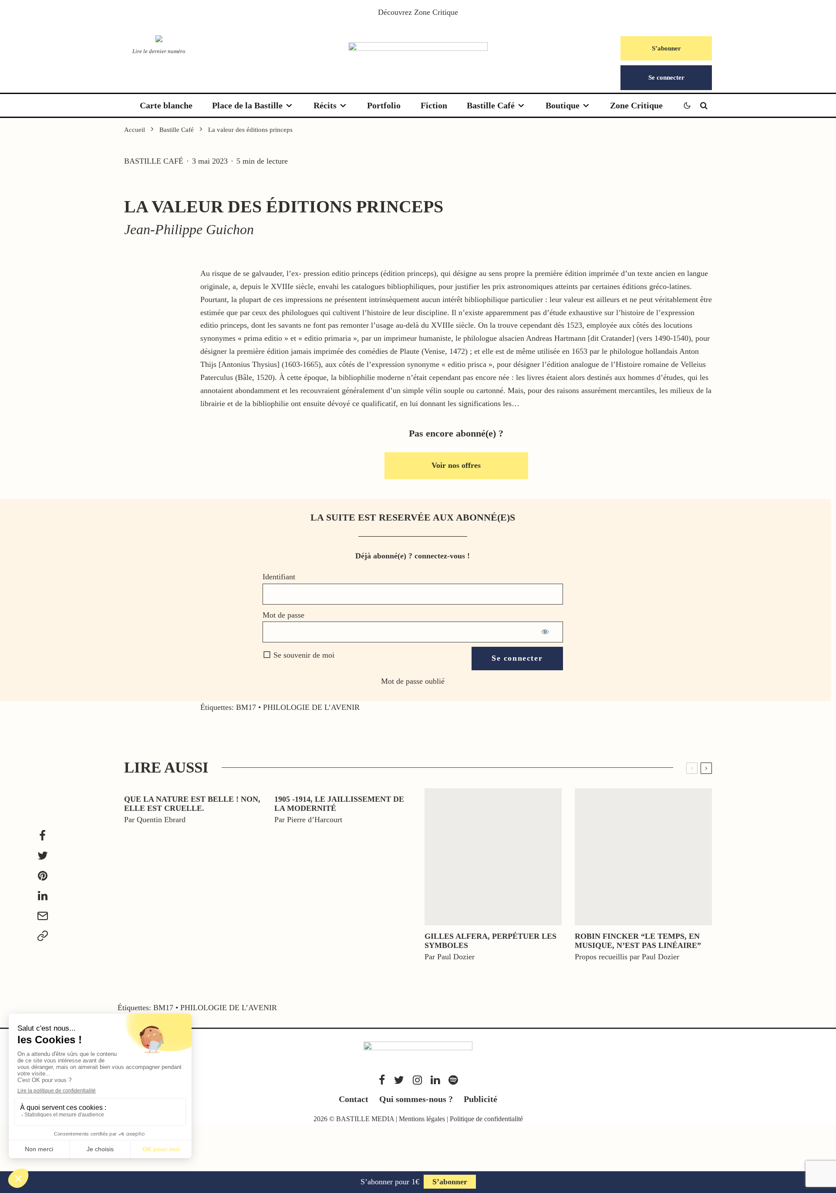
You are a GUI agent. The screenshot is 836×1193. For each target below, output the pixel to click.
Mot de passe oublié (413, 681)
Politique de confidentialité (486, 1118)
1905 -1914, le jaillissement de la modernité (339, 804)
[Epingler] (42, 875)
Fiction (434, 105)
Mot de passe (283, 615)
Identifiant (279, 576)
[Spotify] (453, 1080)
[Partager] (42, 835)
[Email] (42, 915)
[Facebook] (382, 1080)
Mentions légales (422, 1118)
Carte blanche (166, 105)
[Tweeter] (42, 855)
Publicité (480, 1099)
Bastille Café (491, 105)
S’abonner (666, 48)
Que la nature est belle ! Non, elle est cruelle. (192, 804)
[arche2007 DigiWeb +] (493, 856)
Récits (325, 105)
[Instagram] (417, 1080)
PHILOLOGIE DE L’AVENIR (311, 707)
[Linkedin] (435, 1080)
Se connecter (666, 77)
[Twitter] (399, 1080)
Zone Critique (436, 12)
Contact (353, 1099)
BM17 (246, 707)
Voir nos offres (456, 465)
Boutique (563, 105)
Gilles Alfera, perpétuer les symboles (490, 941)
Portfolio (384, 105)
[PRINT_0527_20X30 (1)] (643, 856)
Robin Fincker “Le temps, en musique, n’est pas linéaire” (638, 941)
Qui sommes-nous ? (416, 1099)
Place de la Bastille (247, 105)
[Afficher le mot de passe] (546, 632)
